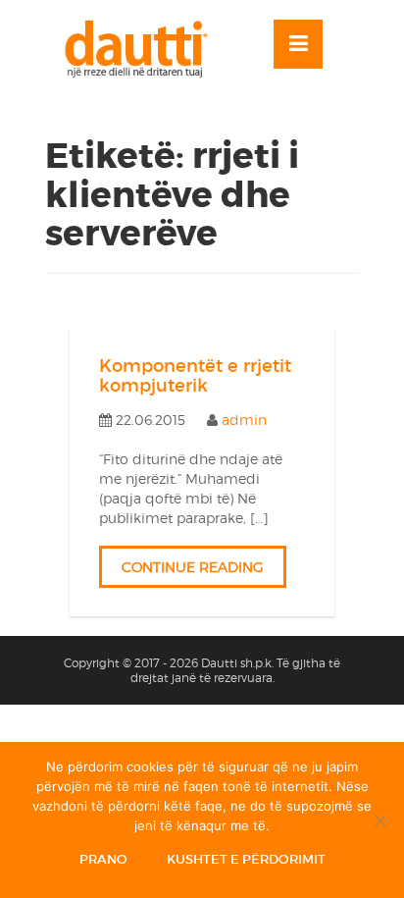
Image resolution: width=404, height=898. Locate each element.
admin (244, 419)
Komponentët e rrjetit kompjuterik (195, 375)
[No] (379, 820)
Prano (103, 859)
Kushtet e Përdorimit (246, 859)
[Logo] (144, 49)
